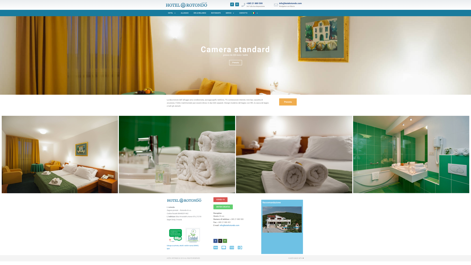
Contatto (243, 13)
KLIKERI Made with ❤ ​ (296, 258)
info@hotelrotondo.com (290, 3)
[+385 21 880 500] (243, 5)
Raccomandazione (271, 202)
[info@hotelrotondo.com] (276, 5)
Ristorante (216, 13)
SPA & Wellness (200, 13)
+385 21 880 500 (255, 3)
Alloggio (185, 13)
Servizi (228, 13)
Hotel (170, 13)
